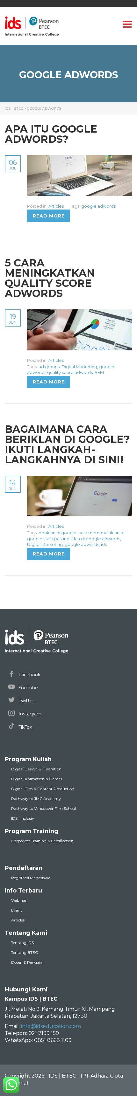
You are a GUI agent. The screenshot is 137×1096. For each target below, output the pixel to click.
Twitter (25, 701)
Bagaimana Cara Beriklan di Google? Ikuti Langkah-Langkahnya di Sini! (67, 444)
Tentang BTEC (24, 952)
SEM (99, 372)
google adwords (98, 206)
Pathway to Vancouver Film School (43, 808)
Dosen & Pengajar (27, 962)
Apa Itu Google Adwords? (51, 134)
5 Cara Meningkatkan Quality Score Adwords (50, 278)
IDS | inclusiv (22, 818)
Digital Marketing (79, 366)
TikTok (24, 727)
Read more (49, 216)
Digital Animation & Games (36, 778)
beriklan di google (57, 532)
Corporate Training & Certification (42, 840)
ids (104, 544)
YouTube (27, 688)
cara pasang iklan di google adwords (82, 538)
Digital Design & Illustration (36, 769)
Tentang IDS (22, 942)
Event (16, 910)
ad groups (49, 366)
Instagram (29, 714)
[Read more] (79, 159)
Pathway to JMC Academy (36, 798)
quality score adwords (70, 372)
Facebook (28, 675)
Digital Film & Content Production (42, 788)
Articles (56, 206)
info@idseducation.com (51, 1026)
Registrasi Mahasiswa (30, 877)
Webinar (19, 900)
